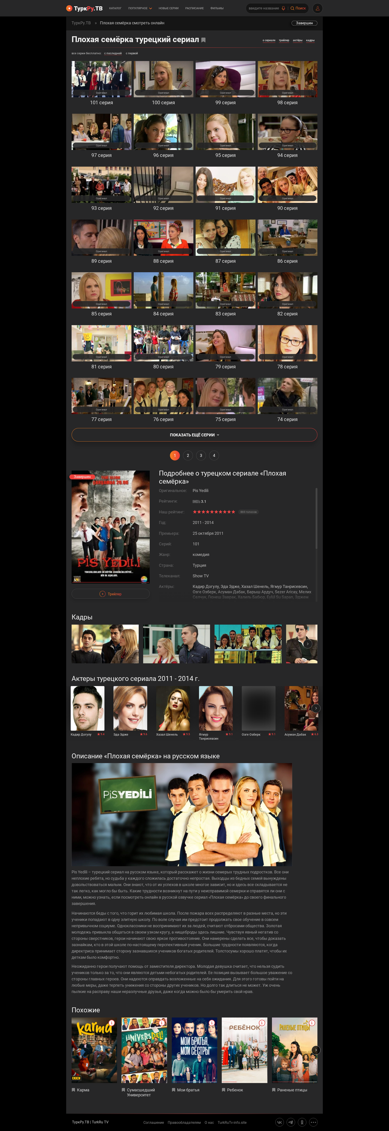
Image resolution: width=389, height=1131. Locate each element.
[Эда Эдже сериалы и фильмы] (130, 708)
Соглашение (153, 1123)
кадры (310, 40)
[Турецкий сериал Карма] (94, 1050)
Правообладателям (184, 1123)
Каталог (115, 8)
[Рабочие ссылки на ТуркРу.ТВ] (313, 1122)
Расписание (194, 8)
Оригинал (101, 92)
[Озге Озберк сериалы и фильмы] (259, 708)
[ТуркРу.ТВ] (84, 8)
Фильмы (217, 8)
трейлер (284, 40)
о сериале (269, 40)
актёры (298, 40)
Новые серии (169, 8)
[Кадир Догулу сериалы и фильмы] (87, 708)
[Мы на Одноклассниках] (302, 1122)
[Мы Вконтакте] (279, 1122)
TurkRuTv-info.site (232, 1123)
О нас (209, 1123)
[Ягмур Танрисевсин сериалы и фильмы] (216, 708)
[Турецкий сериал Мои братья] (194, 1050)
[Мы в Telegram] (291, 1122)
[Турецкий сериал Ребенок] (244, 1050)
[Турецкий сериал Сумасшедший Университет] (144, 1050)
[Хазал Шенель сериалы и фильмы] (173, 708)
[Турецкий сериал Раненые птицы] (294, 1050)
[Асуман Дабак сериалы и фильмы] (301, 708)
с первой (132, 53)
